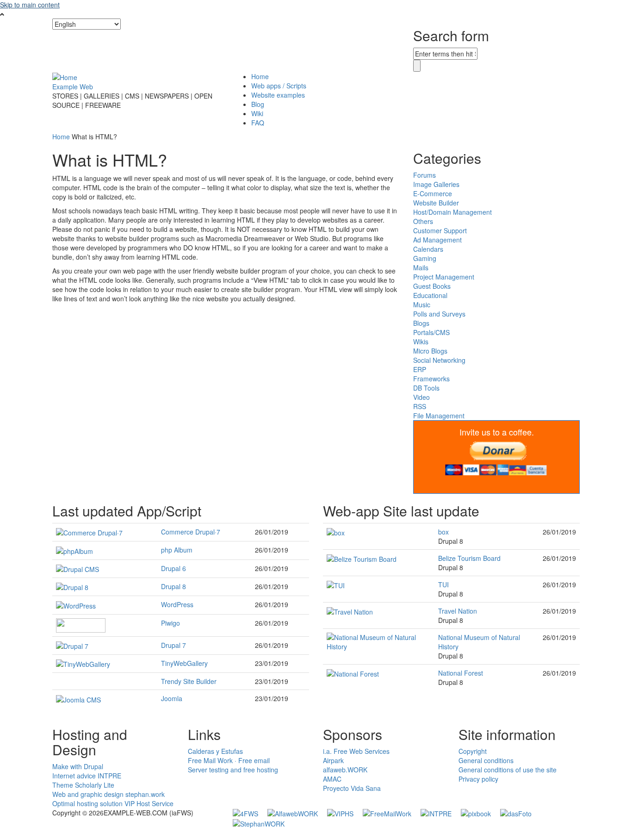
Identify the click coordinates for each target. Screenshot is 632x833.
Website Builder (436, 202)
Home (260, 76)
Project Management (443, 276)
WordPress (177, 604)
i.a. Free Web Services (356, 751)
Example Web (72, 86)
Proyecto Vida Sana (352, 788)
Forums (424, 175)
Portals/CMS (431, 332)
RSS (419, 406)
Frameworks (431, 378)
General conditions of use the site (508, 769)
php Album (176, 549)
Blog (257, 104)
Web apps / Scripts (278, 85)
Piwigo (170, 623)
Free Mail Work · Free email (229, 760)
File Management (439, 415)
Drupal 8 (173, 586)
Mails (420, 267)
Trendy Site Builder (189, 681)
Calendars (428, 249)
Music (421, 304)
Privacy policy (478, 778)
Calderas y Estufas (215, 751)
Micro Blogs (430, 350)
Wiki (257, 113)
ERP (419, 369)
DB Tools (426, 387)
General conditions (486, 760)
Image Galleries (436, 184)
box (443, 531)
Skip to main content (30, 4)
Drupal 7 (173, 645)
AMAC (332, 778)
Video (421, 397)
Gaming (424, 258)
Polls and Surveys (439, 313)
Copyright (473, 751)
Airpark (333, 760)
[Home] (64, 76)
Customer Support (440, 230)
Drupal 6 (173, 568)
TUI (443, 584)
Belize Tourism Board (469, 558)
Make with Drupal (77, 766)
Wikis (420, 341)
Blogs (421, 323)
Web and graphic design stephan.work (108, 794)
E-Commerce (432, 193)
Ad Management (437, 239)
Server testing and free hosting (233, 769)
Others (423, 221)
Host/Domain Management (452, 212)
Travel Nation (457, 610)
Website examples (278, 94)
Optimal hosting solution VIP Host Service (112, 803)
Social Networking (439, 360)
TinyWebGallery (184, 663)
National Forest (460, 673)
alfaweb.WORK (345, 769)
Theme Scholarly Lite (83, 784)
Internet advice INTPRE (86, 775)
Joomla (171, 698)
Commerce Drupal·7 (190, 531)
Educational (430, 295)
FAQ (257, 122)
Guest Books (432, 286)
